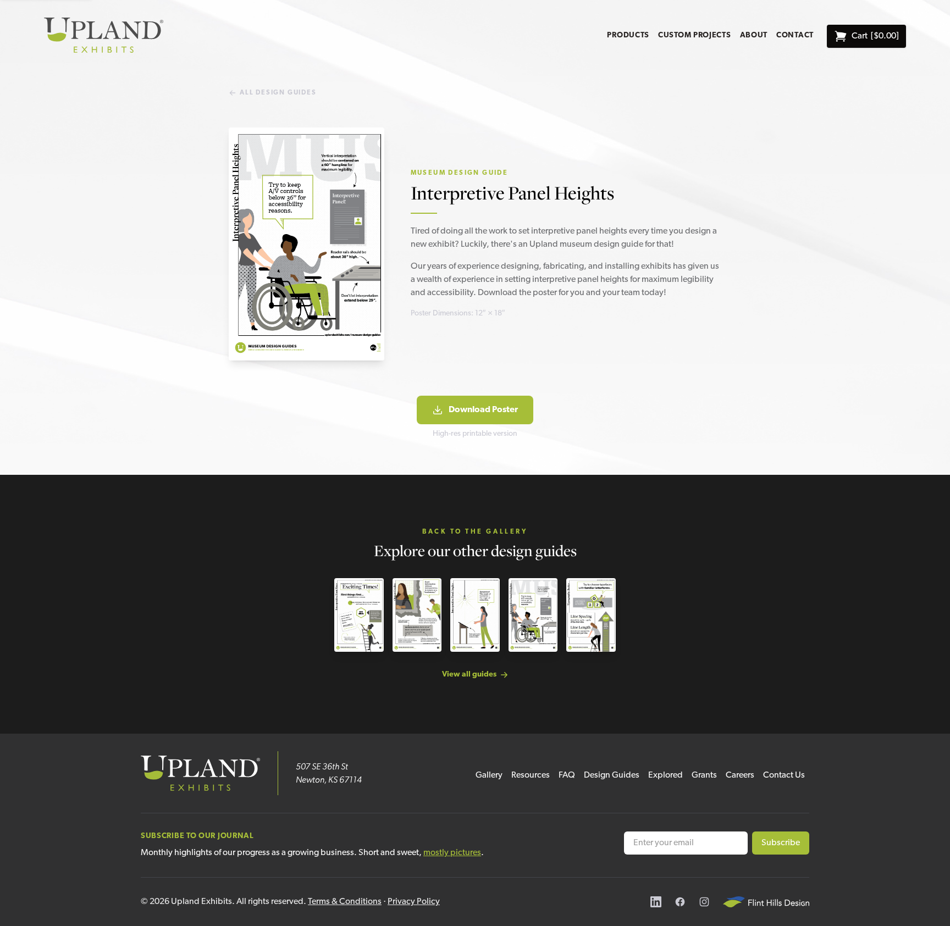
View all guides (469, 674)
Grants (704, 775)
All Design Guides (278, 93)
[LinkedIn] (655, 901)
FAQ (567, 775)
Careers (740, 775)
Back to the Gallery (474, 532)
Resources (530, 775)
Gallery (489, 775)
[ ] (875, 36)
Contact (795, 35)
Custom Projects (694, 35)
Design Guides (611, 775)
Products (628, 35)
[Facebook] (680, 901)
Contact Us (784, 775)
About (754, 35)
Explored (665, 775)
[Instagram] (704, 901)
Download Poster (483, 410)
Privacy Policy (414, 901)
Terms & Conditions (345, 901)
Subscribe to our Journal (197, 836)
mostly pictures (452, 853)
